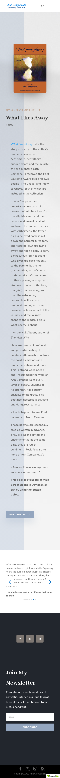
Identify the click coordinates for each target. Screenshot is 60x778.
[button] (10, 582)
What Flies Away (22, 144)
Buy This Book (19, 514)
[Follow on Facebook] (20, 639)
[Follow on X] (30, 639)
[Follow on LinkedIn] (40, 639)
